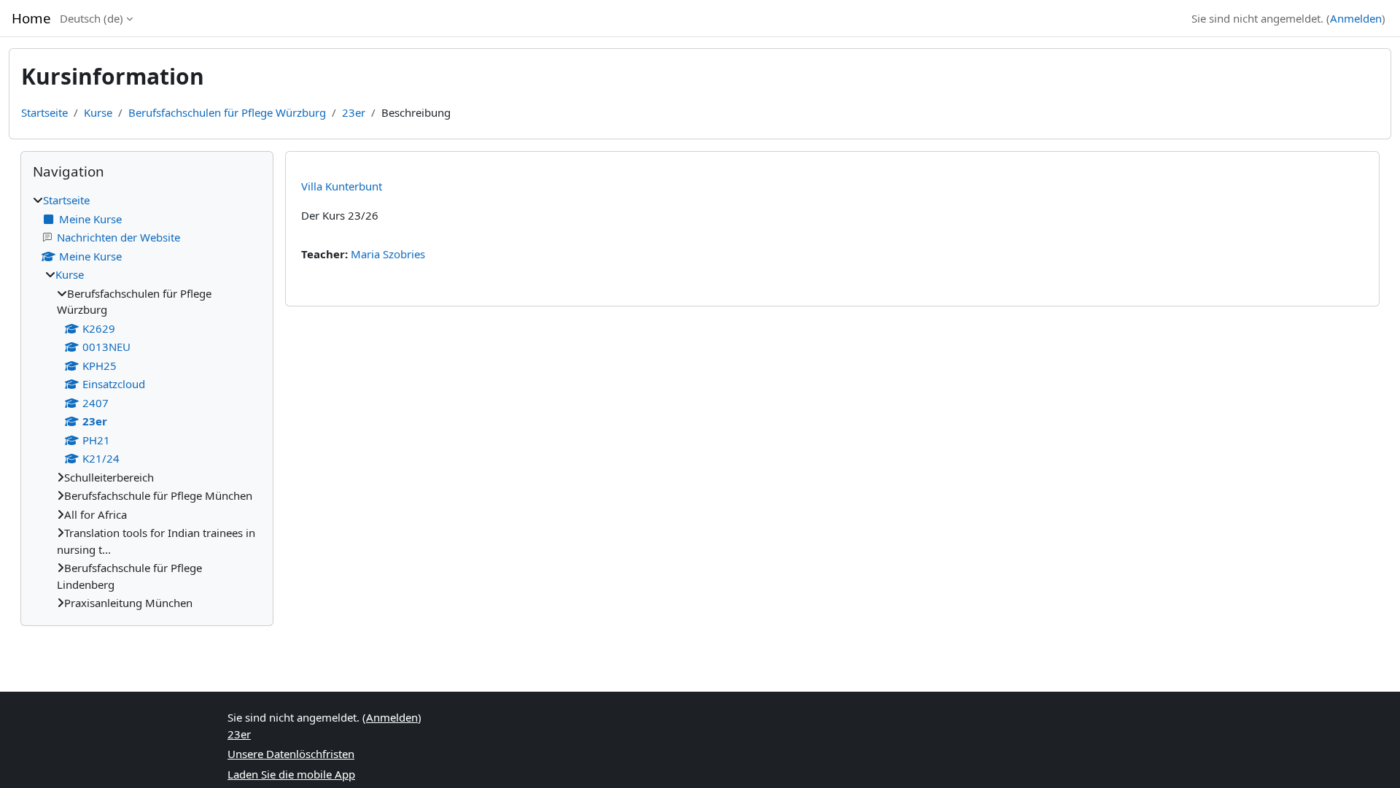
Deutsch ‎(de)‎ (91, 18)
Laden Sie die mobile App (291, 774)
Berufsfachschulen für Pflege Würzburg (227, 112)
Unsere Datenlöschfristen (291, 753)
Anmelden (1356, 18)
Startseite (44, 112)
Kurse (98, 112)
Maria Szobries (388, 254)
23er (353, 112)
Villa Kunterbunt (341, 186)
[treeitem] (147, 401)
